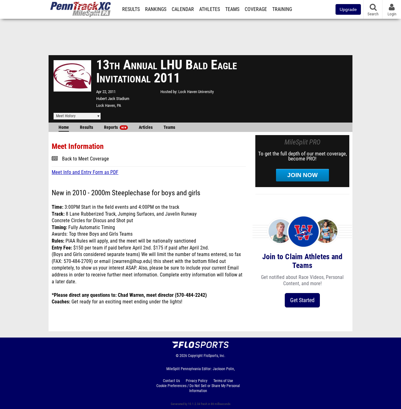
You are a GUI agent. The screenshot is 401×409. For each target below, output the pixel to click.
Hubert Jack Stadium (112, 98)
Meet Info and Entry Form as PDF (85, 172)
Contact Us (171, 381)
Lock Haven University (196, 91)
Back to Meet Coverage (85, 159)
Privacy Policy (196, 381)
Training (282, 9)
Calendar (183, 9)
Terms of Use (223, 381)
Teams (232, 9)
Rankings (155, 9)
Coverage (256, 9)
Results (131, 9)
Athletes (209, 9)
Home (64, 127)
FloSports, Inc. (214, 356)
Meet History (66, 116)
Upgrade (348, 9)
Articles (146, 127)
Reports (115, 127)
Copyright (195, 356)
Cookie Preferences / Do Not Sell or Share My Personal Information (198, 388)
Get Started (302, 300)
